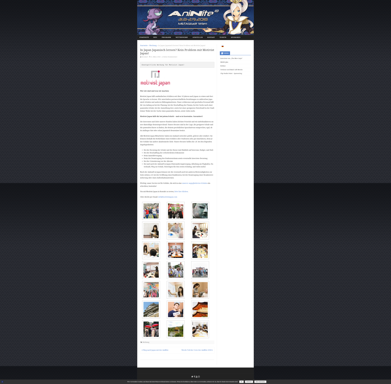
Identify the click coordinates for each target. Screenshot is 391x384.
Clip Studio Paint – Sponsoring (231, 73)
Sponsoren (235, 37)
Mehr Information (260, 381)
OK (241, 381)
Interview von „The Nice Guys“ (231, 58)
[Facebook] (194, 376)
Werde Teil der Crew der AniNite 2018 (196, 350)
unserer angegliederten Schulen (194, 183)
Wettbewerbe (182, 37)
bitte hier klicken (181, 192)
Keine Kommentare (170, 57)
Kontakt (211, 37)
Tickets (223, 37)
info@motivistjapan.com (167, 197)
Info (155, 37)
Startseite (144, 37)
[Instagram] (199, 376)
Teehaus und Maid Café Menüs (231, 69)
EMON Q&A (224, 62)
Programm (166, 37)
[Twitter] (192, 376)
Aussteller (198, 37)
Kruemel (145, 57)
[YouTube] (196, 376)
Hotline (223, 66)
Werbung (153, 45)
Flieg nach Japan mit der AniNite (155, 350)
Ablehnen (249, 381)
